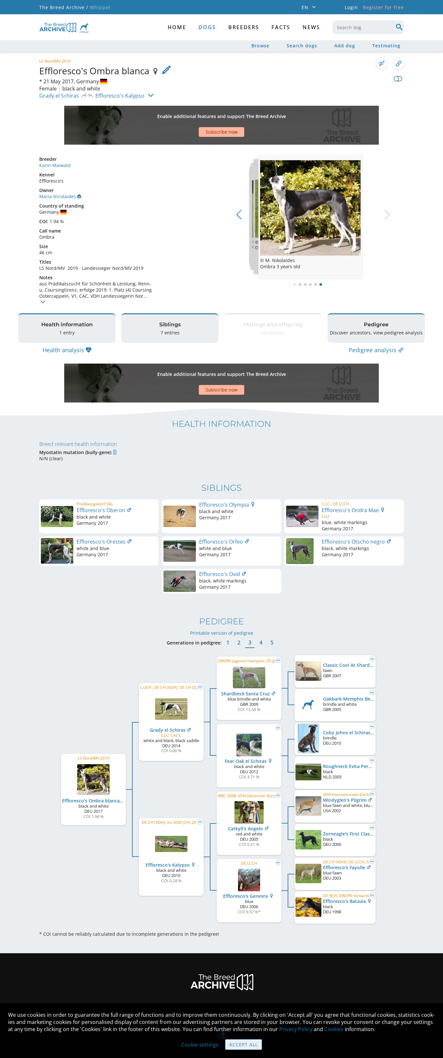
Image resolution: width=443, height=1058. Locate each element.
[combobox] (368, 27)
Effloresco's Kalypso (119, 95)
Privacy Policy (295, 1029)
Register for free (383, 7)
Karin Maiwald (55, 165)
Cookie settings (200, 1044)
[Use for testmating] (382, 63)
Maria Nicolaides (57, 196)
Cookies (333, 1029)
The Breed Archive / (63, 7)
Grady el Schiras (59, 95)
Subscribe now (222, 132)
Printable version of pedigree (221, 633)
